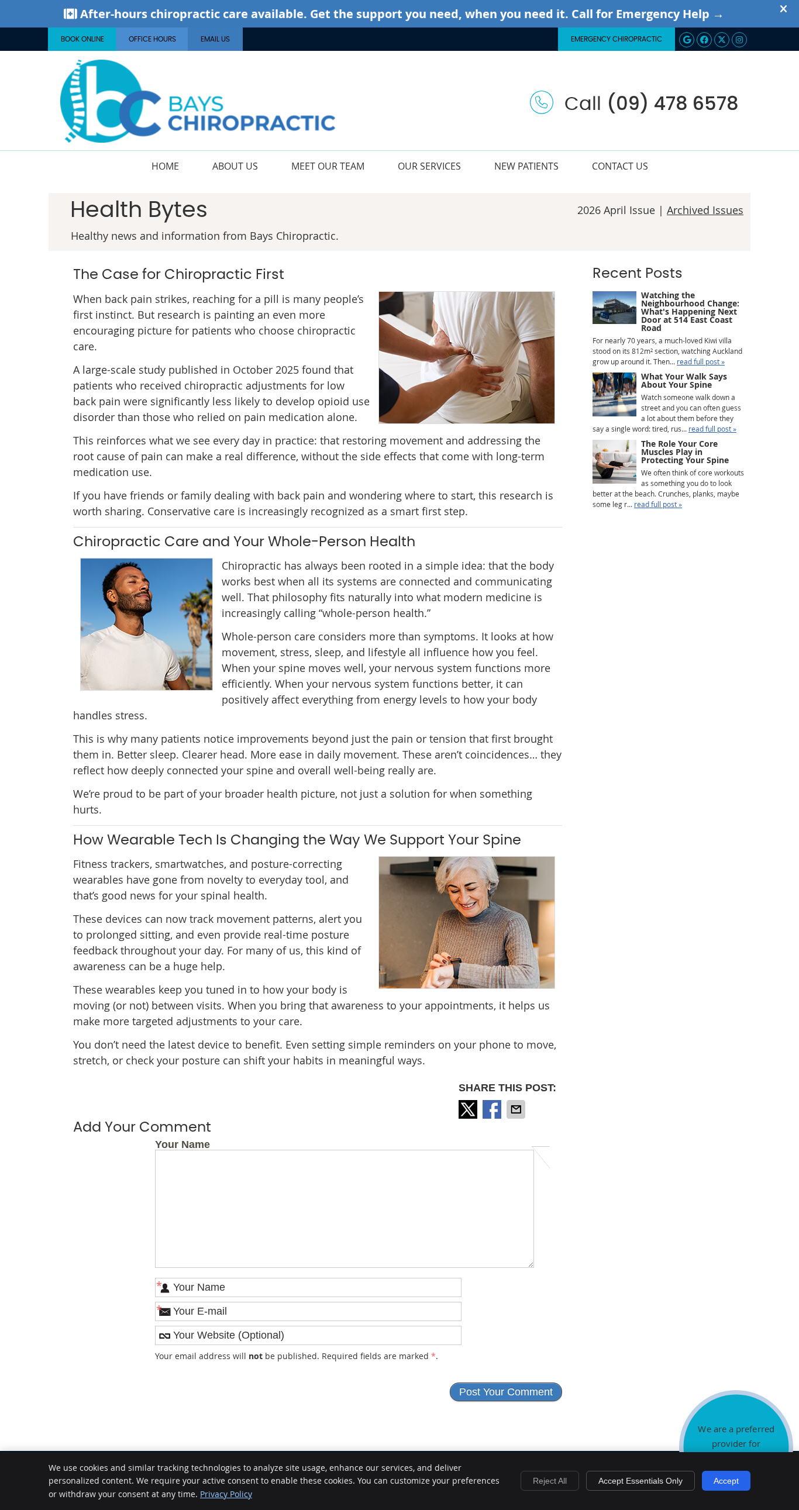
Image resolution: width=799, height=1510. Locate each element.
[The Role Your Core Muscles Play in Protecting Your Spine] (614, 463)
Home (165, 166)
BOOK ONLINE (82, 39)
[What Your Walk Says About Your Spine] (614, 396)
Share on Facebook (493, 1109)
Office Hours (152, 39)
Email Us (215, 39)
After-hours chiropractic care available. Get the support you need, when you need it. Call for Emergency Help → (400, 14)
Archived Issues (705, 210)
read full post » (701, 361)
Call (649, 104)
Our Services (429, 166)
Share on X (469, 1109)
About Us (235, 166)
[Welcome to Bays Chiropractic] (197, 139)
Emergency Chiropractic (616, 39)
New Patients (526, 166)
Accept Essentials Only (640, 1480)
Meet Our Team (327, 166)
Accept (726, 1480)
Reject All (550, 1480)
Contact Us (620, 166)
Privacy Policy (226, 1493)
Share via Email (517, 1109)
